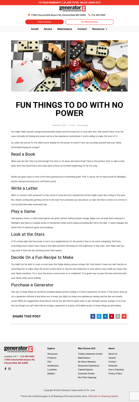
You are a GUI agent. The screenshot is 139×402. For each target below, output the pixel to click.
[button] (92, 316)
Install (34, 29)
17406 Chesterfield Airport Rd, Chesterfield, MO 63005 (58, 15)
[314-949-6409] (89, 15)
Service (48, 29)
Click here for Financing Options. (103, 396)
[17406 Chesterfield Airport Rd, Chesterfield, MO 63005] (29, 15)
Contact (82, 29)
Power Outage (82, 125)
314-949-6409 (98, 15)
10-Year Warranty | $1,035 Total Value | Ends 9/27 (69, 2)
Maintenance (64, 29)
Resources (98, 29)
